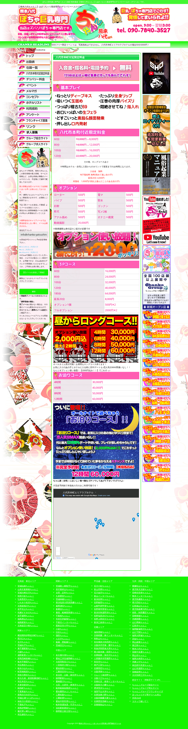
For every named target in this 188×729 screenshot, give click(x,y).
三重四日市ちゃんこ (65, 671)
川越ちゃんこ (24, 651)
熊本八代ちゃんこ (140, 648)
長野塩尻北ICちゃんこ (104, 615)
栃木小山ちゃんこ (26, 668)
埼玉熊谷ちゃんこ (26, 664)
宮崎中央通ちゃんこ (141, 652)
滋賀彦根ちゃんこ (102, 632)
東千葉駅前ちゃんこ (27, 648)
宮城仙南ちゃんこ (26, 586)
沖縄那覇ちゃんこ (140, 619)
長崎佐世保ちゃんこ (141, 592)
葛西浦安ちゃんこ (64, 605)
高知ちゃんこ (138, 638)
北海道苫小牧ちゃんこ (28, 625)
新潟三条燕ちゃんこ (103, 622)
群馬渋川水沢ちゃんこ (28, 694)
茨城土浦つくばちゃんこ (29, 697)
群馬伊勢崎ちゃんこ (27, 707)
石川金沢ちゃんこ (102, 592)
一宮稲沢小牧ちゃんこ (66, 664)
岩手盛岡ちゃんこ (26, 615)
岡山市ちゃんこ (139, 655)
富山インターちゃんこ (104, 596)
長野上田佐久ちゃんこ (104, 619)
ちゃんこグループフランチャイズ (147, 691)
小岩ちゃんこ (62, 629)
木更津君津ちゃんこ (27, 684)
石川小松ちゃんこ (102, 586)
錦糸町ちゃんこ (25, 688)
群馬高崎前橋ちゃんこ (28, 658)
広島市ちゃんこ (139, 625)
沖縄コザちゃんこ (140, 661)
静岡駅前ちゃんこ (64, 678)
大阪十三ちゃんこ (102, 678)
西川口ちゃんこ (25, 638)
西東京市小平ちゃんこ (66, 625)
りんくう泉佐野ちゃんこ (105, 674)
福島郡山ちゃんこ (26, 619)
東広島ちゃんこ (139, 645)
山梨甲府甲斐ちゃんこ (104, 605)
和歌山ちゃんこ (101, 638)
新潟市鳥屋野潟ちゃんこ (105, 612)
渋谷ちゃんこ (62, 632)
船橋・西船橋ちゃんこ (66, 642)
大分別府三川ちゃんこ (142, 675)
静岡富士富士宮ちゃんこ (67, 711)
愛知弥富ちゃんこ (64, 668)
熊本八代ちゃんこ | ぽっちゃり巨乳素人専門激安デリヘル (100, 723)
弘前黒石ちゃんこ (26, 599)
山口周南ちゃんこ (140, 622)
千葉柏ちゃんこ (63, 615)
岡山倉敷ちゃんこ (140, 642)
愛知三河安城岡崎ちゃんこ (68, 658)
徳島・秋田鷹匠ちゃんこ (143, 612)
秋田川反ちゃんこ (26, 596)
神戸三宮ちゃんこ (102, 664)
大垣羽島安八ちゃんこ (66, 661)
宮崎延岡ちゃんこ (140, 671)
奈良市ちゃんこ (101, 661)
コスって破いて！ (140, 701)
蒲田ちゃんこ (62, 635)
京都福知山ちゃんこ (103, 704)
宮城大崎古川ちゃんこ (28, 592)
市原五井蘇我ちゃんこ (66, 619)
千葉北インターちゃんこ (67, 622)
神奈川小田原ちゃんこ (28, 701)
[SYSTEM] (34, 73)
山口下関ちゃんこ (140, 632)
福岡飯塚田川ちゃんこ (142, 629)
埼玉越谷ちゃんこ (26, 714)
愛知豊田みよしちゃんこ (67, 691)
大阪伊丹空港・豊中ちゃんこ (107, 645)
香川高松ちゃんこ (140, 602)
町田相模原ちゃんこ (27, 671)
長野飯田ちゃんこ (102, 602)
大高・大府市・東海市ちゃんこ (70, 684)
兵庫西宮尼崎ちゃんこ (104, 701)
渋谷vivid (136, 697)
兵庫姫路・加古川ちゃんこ (106, 655)
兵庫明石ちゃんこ (102, 668)
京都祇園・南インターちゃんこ (108, 635)
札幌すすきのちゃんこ (28, 612)
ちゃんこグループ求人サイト (145, 688)
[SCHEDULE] (34, 62)
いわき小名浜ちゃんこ (28, 602)
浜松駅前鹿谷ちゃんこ (66, 707)
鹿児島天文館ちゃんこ (142, 589)
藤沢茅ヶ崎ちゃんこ (27, 711)
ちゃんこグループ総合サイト (145, 684)
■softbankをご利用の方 (28, 252)
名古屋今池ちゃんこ (65, 655)
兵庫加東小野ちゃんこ (104, 694)
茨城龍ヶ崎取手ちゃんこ (67, 586)
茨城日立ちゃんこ (64, 645)
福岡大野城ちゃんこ (141, 635)
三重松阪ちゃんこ (64, 694)
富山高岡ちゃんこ (102, 589)
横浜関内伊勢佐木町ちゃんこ (31, 635)
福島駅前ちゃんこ (26, 622)
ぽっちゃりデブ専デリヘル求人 (146, 694)
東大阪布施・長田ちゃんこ (106, 651)
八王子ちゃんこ (63, 638)
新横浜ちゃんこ (63, 609)
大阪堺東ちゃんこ (102, 671)
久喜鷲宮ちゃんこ (64, 596)
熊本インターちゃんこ (142, 596)
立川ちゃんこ (24, 641)
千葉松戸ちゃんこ (26, 704)
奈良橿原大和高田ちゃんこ (106, 641)
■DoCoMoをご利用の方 (28, 247)
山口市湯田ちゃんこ (141, 668)
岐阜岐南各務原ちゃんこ (67, 688)
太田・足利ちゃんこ (65, 592)
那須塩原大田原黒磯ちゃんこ (69, 602)
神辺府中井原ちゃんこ (142, 665)
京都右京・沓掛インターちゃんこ (109, 681)
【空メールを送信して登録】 (33, 272)
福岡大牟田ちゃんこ (141, 658)
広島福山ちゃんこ (140, 605)
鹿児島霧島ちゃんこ (141, 599)
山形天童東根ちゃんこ (28, 589)
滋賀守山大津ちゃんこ (104, 691)
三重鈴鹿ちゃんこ (64, 697)
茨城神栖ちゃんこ (64, 599)
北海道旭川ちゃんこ (27, 605)
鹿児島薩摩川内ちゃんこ (143, 609)
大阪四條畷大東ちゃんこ (105, 697)
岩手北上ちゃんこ (26, 609)
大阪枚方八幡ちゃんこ (104, 684)
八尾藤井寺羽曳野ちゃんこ (106, 658)
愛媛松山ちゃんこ (140, 586)
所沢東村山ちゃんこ (65, 589)
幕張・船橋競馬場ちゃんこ (68, 612)
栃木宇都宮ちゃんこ (27, 661)
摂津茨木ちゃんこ (102, 688)
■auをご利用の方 (26, 249)
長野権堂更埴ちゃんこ (104, 609)
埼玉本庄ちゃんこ (26, 681)
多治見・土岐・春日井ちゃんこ (70, 674)
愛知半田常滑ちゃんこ (66, 701)
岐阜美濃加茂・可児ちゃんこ (69, 704)
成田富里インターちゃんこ (30, 655)
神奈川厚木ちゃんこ (27, 674)
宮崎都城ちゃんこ (140, 615)
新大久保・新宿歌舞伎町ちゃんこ (33, 678)
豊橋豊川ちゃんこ (64, 681)
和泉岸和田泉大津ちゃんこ (106, 648)
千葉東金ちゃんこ (26, 691)
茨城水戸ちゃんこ (26, 645)
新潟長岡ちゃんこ (102, 599)
